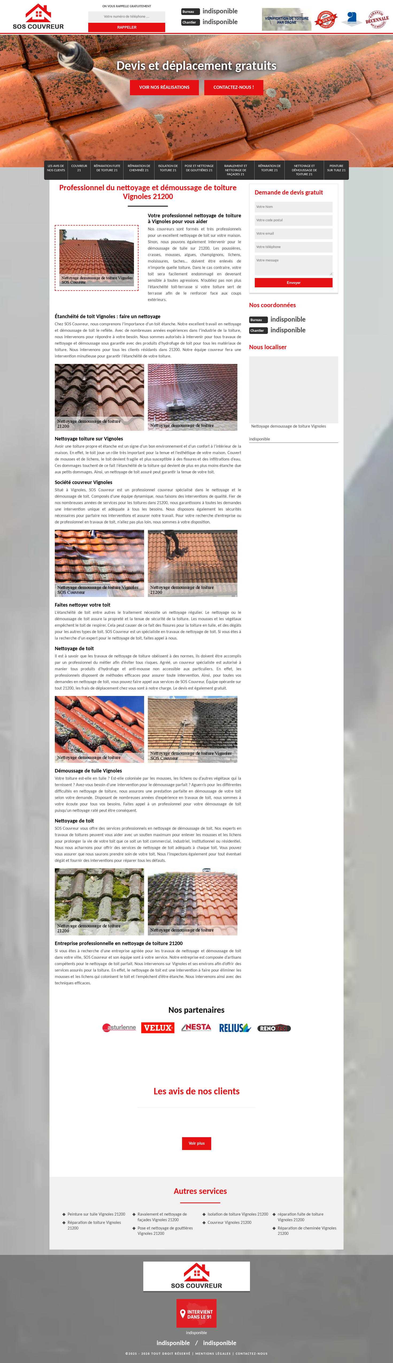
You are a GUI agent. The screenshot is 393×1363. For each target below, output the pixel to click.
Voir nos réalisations (164, 87)
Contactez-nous (252, 1354)
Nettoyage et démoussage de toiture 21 (304, 170)
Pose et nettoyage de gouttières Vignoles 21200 (165, 1231)
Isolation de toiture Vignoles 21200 (238, 1214)
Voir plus (197, 1143)
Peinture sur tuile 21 (336, 168)
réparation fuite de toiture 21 (107, 168)
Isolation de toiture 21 (168, 168)
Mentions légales (213, 1354)
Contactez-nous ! (234, 87)
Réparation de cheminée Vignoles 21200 (307, 1231)
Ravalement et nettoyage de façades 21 (235, 170)
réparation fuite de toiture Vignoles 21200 (300, 1217)
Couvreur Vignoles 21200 (229, 1223)
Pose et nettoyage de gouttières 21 (199, 168)
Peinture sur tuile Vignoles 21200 (96, 1214)
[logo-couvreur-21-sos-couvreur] (38, 16)
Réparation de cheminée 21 (139, 168)
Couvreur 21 (79, 168)
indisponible (220, 11)
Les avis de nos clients (56, 168)
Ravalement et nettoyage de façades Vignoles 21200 (162, 1217)
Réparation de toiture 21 (269, 168)
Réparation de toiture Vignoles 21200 (94, 1226)
